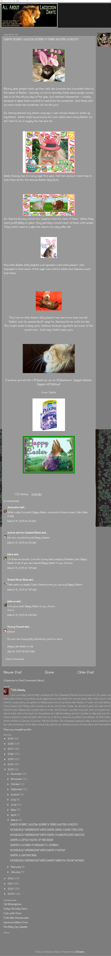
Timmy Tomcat (15, 626)
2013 (11, 769)
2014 (11, 764)
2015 (11, 759)
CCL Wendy (18, 690)
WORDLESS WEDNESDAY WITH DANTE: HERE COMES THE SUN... (47, 829)
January (16, 872)
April (14, 814)
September (17, 789)
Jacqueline (13, 507)
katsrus (11, 601)
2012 (11, 878)
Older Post (85, 672)
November (17, 779)
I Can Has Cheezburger (16, 917)
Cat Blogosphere (12, 904)
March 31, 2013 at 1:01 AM (21, 521)
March (15, 820)
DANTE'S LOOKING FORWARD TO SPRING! (34, 845)
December (16, 773)
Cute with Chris (12, 913)
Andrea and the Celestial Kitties (24, 532)
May (13, 809)
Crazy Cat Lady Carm (15, 908)
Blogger (80, 951)
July (14, 799)
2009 (11, 893)
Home (49, 672)
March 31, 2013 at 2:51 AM (21, 542)
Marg (10, 554)
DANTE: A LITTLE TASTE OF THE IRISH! (31, 839)
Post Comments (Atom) (31, 680)
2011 (10, 883)
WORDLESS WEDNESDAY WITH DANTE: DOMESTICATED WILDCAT (47, 834)
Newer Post (13, 672)
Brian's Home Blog (17, 579)
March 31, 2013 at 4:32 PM (22, 615)
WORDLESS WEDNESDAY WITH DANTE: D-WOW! (37, 850)
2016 (11, 754)
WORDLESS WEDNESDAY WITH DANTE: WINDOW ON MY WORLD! (47, 860)
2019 (11, 738)
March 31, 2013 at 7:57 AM (22, 589)
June (14, 804)
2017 (11, 748)
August (15, 794)
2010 (11, 888)
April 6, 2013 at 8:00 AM (21, 651)
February (16, 866)
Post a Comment (15, 659)
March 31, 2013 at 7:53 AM (22, 568)
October (15, 784)
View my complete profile (17, 729)
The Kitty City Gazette (15, 926)
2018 (11, 743)
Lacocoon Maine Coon (16, 922)
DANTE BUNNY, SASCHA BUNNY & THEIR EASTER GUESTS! (44, 824)
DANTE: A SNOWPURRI (23, 855)
